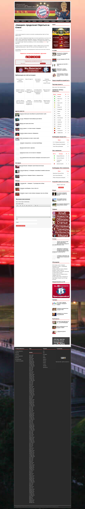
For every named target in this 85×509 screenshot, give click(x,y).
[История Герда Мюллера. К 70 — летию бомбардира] (54, 323)
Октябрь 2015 (31, 493)
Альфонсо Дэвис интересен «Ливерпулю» (29, 133)
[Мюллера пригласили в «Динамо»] (17, 149)
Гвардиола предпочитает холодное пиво (62, 309)
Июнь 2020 (31, 433)
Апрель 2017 (31, 473)
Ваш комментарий (19, 203)
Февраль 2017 (31, 475)
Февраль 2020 (31, 437)
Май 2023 (31, 398)
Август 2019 (31, 443)
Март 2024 (31, 387)
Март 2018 (31, 463)
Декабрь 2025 (31, 362)
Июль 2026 (31, 356)
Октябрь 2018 (31, 455)
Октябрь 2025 (31, 364)
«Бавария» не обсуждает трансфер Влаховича (29, 91)
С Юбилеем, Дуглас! (61, 331)
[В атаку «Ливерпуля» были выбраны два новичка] (17, 120)
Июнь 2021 (31, 422)
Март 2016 (31, 487)
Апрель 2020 (31, 434)
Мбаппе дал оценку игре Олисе (27, 123)
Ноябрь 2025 (31, 363)
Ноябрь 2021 (31, 416)
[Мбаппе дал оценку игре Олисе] (17, 125)
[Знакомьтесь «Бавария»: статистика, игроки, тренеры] (54, 55)
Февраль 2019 (31, 450)
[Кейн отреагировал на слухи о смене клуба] (17, 140)
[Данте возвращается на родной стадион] (54, 328)
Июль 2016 (31, 484)
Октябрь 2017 (31, 469)
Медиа (67, 21)
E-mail (17, 222)
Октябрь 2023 (31, 393)
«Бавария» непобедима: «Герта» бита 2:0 (29, 188)
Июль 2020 (31, 432)
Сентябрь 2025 (32, 365)
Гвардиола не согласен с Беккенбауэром (62, 314)
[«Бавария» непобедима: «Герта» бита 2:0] (17, 190)
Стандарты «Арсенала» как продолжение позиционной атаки (63, 256)
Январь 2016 (31, 490)
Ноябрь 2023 (31, 392)
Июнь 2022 (31, 409)
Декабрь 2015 (31, 491)
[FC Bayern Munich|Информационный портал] (42, 18)
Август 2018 (31, 457)
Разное (20, 30)
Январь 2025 (31, 375)
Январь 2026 (31, 361)
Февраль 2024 (31, 388)
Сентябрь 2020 (32, 429)
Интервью (46, 21)
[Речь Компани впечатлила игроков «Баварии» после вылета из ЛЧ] (17, 159)
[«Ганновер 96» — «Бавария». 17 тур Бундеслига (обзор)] (17, 185)
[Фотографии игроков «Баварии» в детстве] (54, 200)
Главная (17, 21)
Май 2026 (31, 357)
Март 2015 (31, 498)
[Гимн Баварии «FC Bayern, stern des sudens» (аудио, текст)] (54, 75)
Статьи (40, 21)
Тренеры (53, 21)
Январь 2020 (31, 438)
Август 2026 (31, 355)
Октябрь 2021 (31, 417)
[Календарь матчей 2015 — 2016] (54, 65)
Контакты (17, 354)
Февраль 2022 (31, 413)
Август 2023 (31, 396)
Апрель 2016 (31, 486)
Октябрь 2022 (31, 404)
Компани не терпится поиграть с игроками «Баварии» (20, 91)
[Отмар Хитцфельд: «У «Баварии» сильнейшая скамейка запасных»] (17, 172)
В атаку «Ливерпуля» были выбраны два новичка (31, 118)
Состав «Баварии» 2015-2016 (63, 59)
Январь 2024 (31, 390)
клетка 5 (45, 41)
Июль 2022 (31, 408)
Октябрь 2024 (31, 379)
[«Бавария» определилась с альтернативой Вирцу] (17, 144)
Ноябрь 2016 (31, 479)
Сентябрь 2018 (32, 456)
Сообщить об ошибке (19, 360)
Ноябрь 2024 (31, 377)
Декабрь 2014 (31, 502)
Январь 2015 (31, 501)
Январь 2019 (31, 451)
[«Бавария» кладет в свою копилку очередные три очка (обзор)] (17, 195)
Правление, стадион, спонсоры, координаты (62, 69)
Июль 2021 (31, 421)
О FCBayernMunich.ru (19, 351)
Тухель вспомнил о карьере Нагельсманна (20, 80)
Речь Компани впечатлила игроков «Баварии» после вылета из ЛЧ (34, 157)
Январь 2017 (31, 477)
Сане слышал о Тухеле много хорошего (38, 80)
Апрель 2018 (31, 462)
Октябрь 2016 (31, 480)
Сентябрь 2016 (32, 481)
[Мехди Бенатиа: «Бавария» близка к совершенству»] (17, 177)
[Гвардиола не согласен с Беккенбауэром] (54, 315)
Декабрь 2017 (31, 467)
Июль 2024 (31, 382)
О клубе (54, 50)
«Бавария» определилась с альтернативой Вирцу (31, 143)
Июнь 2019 (31, 445)
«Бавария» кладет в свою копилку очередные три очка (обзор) (34, 193)
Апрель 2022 (31, 410)
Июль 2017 (31, 471)
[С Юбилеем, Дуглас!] (54, 333)
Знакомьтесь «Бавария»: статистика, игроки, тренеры (62, 54)
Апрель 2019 (31, 448)
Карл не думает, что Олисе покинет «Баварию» (30, 128)
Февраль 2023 (31, 399)
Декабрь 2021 (31, 415)
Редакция (17, 352)
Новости (24, 21)
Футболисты (61, 21)
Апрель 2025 (31, 371)
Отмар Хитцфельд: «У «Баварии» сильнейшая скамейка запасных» (35, 170)
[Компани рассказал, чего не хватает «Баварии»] (17, 154)
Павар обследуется (29, 79)
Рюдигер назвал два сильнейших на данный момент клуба (33, 113)
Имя (17, 218)
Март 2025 (31, 373)
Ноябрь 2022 (31, 403)
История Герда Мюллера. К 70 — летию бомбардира (63, 322)
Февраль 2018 (31, 464)
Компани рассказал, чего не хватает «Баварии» (30, 152)
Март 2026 (31, 359)
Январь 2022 (31, 414)
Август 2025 (31, 367)
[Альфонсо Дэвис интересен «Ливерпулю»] (17, 135)
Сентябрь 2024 (32, 380)
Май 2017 (31, 472)
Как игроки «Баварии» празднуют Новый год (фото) (62, 194)
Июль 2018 (31, 458)
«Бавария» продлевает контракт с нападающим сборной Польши (59, 266)
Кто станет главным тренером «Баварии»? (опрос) (62, 303)
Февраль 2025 (31, 374)
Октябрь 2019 (31, 440)
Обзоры (34, 21)
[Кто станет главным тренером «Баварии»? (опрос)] (54, 304)
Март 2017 (31, 474)
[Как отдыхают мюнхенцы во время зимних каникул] (54, 205)
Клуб (29, 21)
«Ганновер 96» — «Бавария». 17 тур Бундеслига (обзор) (32, 183)
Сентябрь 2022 (32, 405)
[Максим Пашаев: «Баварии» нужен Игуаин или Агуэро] (17, 167)
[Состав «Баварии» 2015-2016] (54, 61)
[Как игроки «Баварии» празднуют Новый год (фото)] (54, 194)
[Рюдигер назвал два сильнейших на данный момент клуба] (17, 115)
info (43, 351)
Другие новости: (19, 111)
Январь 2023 (31, 400)
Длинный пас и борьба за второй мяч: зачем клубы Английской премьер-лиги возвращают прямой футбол (60, 250)
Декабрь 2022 (31, 402)
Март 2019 (31, 449)
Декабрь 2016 (31, 478)
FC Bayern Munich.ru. (25, 506)
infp (43, 352)
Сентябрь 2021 (32, 419)
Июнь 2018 (31, 460)
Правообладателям (19, 356)
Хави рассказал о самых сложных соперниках (46, 102)
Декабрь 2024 (31, 376)
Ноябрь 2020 (31, 427)
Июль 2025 (31, 368)
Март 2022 (31, 411)
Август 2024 (31, 381)
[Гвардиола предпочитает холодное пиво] (54, 310)
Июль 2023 (31, 397)
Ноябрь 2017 (31, 468)
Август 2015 (31, 496)
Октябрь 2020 (31, 428)
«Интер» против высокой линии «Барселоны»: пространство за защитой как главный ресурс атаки (60, 243)
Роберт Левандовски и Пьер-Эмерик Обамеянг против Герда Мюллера (60, 278)
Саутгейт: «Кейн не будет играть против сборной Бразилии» (20, 102)
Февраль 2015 (31, 500)
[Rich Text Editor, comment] (33, 211)
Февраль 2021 (31, 425)
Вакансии (17, 357)
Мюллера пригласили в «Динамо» (27, 147)
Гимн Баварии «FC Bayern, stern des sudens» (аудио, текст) (62, 75)
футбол (63, 361)
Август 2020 (31, 431)
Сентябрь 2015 (32, 495)
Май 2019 (31, 446)
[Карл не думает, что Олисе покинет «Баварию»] (17, 130)
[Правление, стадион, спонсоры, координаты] (54, 70)
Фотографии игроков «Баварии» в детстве (61, 199)
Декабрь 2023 (31, 391)
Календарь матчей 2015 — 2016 (63, 65)
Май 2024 (31, 385)
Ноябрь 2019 (31, 439)
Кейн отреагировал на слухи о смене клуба (29, 138)
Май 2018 (31, 461)
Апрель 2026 (31, 358)
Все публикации (18, 359)
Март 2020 (31, 435)
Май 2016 (31, 485)
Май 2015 (31, 497)
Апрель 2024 (31, 386)
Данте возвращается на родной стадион (62, 327)
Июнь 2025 (31, 369)
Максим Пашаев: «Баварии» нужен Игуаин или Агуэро (32, 165)
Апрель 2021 (31, 423)
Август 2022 (31, 406)
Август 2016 (31, 483)
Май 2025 (31, 370)
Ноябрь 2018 (31, 454)
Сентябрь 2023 (32, 394)
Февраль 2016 (31, 489)
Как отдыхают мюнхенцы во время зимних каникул (63, 204)
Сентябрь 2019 (32, 442)
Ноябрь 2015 (31, 492)
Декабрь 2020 (31, 426)
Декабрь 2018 (31, 452)
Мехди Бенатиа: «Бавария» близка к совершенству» (31, 175)
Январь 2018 (31, 466)
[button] (17, 205)
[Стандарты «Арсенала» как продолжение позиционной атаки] (54, 257)
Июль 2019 (31, 444)
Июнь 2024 (31, 384)
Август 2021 (31, 420)
